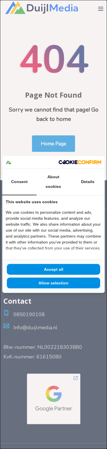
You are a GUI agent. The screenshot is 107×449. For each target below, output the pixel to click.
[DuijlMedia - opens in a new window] (79, 162)
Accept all (53, 269)
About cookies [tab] (53, 182)
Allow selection (53, 283)
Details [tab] (87, 181)
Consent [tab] (19, 181)
